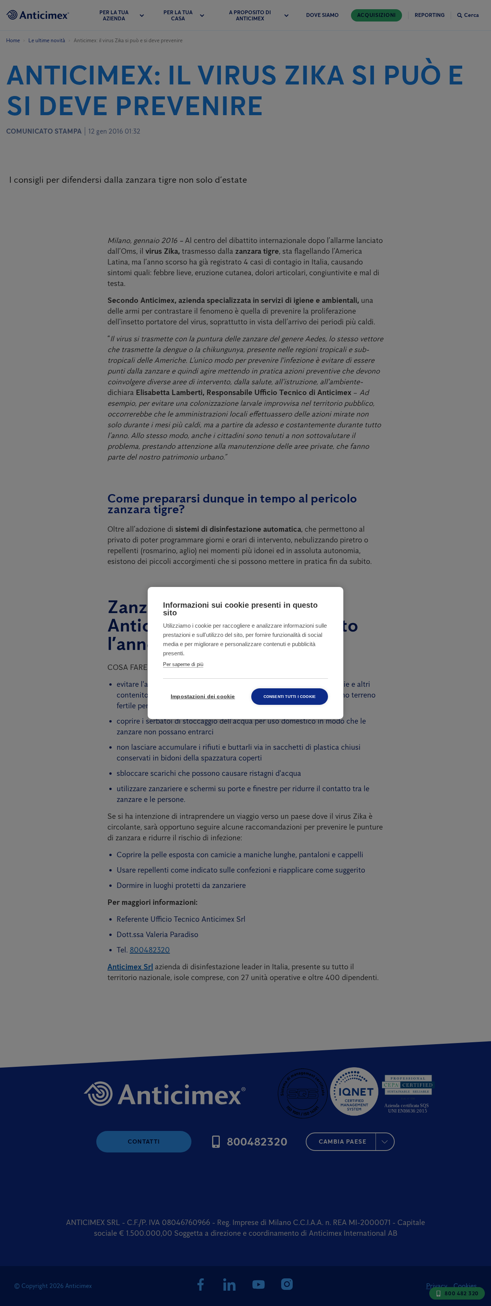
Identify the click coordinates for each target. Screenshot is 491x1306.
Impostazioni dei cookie (203, 696)
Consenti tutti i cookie (290, 696)
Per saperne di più (183, 664)
